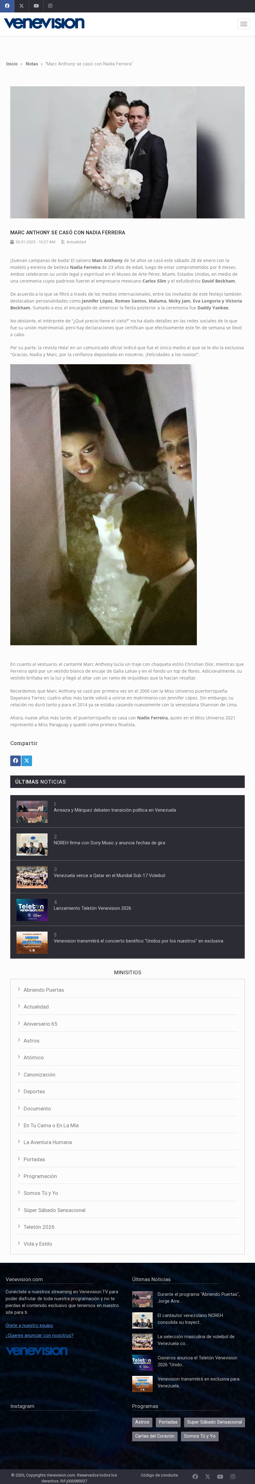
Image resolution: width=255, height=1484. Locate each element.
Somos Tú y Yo (41, 1193)
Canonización (39, 1074)
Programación (40, 1176)
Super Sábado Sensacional (214, 1422)
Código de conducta (159, 1475)
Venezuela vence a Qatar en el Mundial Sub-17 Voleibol (109, 875)
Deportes (34, 1091)
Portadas (34, 1159)
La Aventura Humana (48, 1142)
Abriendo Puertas (44, 990)
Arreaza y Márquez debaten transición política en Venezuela (115, 810)
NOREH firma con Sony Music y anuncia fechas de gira (109, 843)
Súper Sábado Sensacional (55, 1210)
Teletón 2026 (39, 1227)
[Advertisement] (127, 46)
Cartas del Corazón (154, 1436)
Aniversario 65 (41, 1024)
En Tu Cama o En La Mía (51, 1125)
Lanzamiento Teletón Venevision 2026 (92, 908)
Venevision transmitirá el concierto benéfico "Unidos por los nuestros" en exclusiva (138, 941)
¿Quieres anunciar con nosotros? (39, 1335)
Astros (31, 1041)
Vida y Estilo (38, 1244)
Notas (32, 63)
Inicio (12, 63)
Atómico (34, 1057)
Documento (37, 1108)
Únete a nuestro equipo (29, 1325)
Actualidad (36, 1007)
